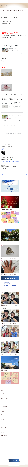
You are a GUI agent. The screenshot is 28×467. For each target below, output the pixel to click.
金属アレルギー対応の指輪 (4, 435)
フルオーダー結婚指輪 (3, 401)
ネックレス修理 (2, 411)
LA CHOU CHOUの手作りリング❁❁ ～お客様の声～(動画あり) (8, 225)
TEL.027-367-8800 (14, 458)
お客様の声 (2, 390)
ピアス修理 (2, 414)
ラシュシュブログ (3, 403)
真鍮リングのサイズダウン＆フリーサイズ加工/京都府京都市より (8, 258)
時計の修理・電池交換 (3, 427)
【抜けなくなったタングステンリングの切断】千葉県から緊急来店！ (9, 274)
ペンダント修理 (2, 419)
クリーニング (2, 393)
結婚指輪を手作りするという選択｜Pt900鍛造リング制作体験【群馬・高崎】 (10, 354)
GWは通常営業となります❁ (4, 370)
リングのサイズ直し (3, 422)
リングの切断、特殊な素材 (4, 406)
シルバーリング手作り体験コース (4, 398)
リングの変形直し (3, 424)
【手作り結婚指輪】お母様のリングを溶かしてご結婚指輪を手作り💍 (9, 305)
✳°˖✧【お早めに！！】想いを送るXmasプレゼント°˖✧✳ (7, 209)
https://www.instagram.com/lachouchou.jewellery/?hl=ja (10, 161)
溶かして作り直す (3, 432)
